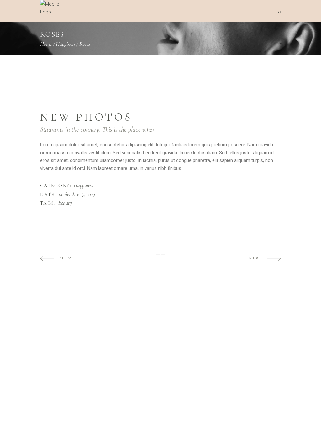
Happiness (65, 43)
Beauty (65, 203)
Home (46, 43)
